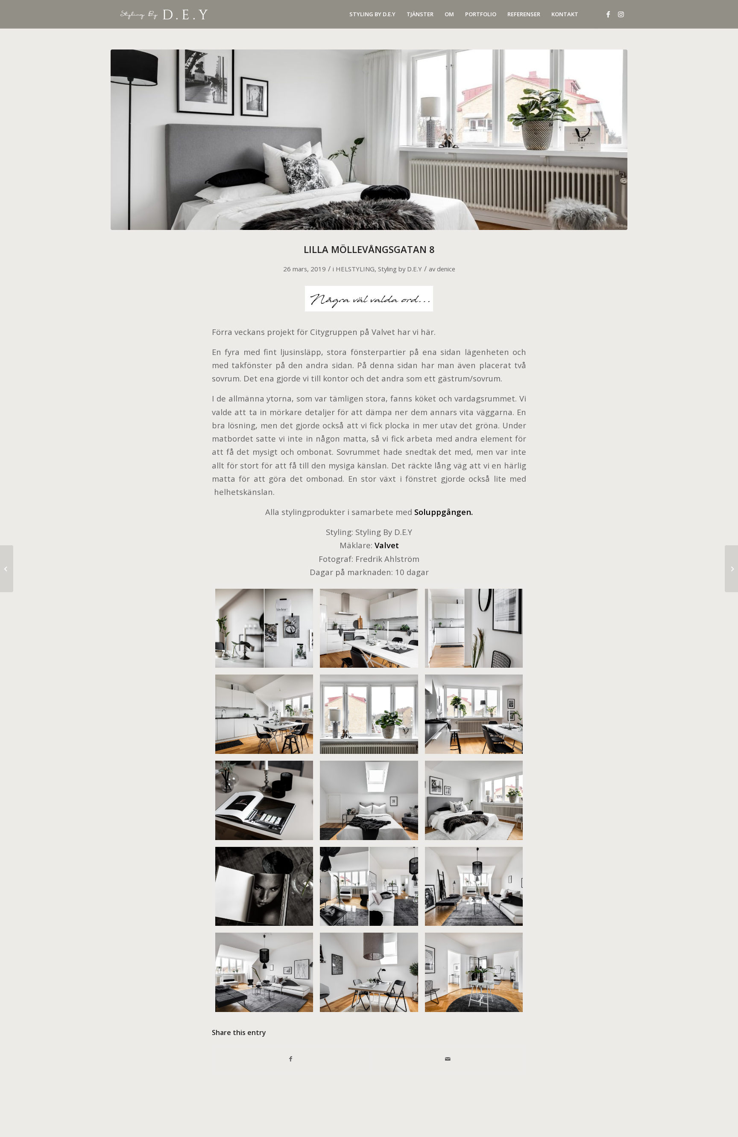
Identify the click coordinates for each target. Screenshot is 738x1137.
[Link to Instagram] (621, 14)
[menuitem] (372, 14)
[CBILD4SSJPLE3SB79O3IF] (368, 714)
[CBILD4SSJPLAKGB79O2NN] (264, 714)
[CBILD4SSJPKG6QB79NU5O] (368, 800)
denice (446, 269)
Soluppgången (442, 511)
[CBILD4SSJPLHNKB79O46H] (264, 800)
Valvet (387, 545)
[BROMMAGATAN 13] (6, 568)
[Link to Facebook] (608, 14)
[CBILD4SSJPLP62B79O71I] (368, 886)
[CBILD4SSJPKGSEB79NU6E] (474, 628)
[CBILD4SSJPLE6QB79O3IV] (474, 714)
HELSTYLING (355, 269)
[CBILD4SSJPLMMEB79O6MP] (264, 886)
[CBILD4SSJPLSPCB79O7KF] (474, 972)
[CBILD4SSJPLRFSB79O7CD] (474, 886)
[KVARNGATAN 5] (731, 568)
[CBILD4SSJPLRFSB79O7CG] (264, 972)
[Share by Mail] (447, 1059)
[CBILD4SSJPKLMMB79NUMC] (368, 628)
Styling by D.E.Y (400, 269)
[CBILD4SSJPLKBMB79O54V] (264, 628)
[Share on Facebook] (290, 1059)
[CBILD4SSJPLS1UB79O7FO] (368, 972)
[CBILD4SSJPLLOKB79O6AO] (369, 139)
